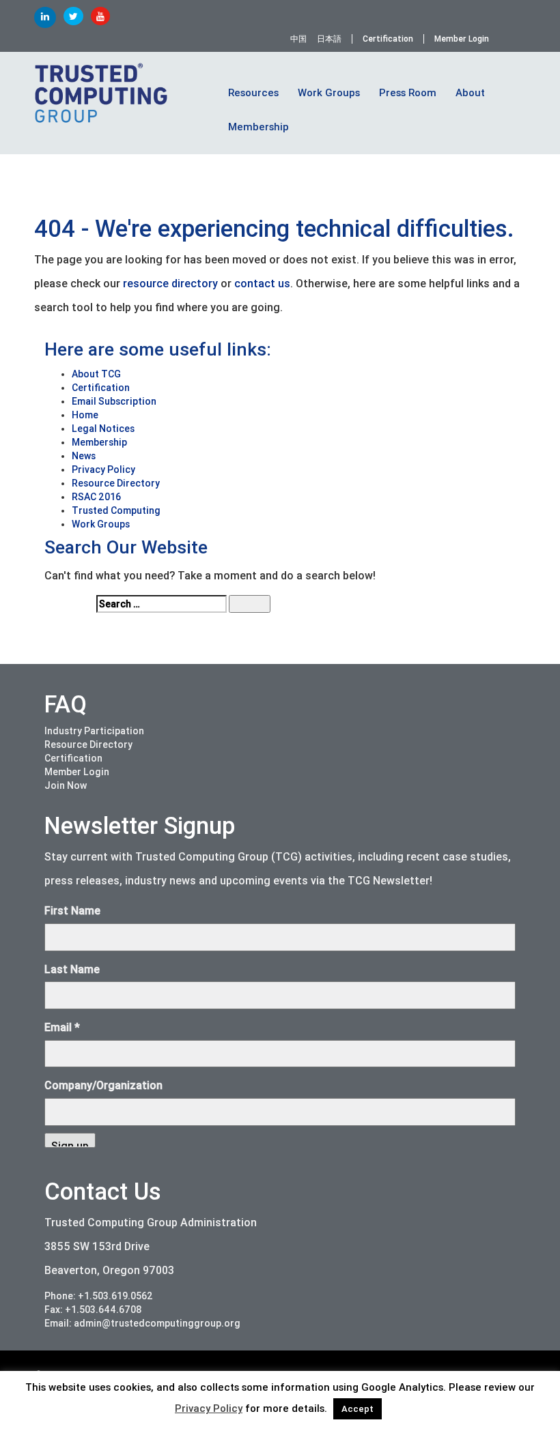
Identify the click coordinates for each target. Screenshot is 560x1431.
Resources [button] (253, 93)
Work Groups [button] (329, 93)
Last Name (72, 969)
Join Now (65, 785)
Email (62, 1027)
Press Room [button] (407, 93)
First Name (72, 910)
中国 (298, 39)
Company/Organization (103, 1085)
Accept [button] (357, 1409)
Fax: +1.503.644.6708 (93, 1309)
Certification (388, 39)
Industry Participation (94, 730)
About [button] (470, 93)
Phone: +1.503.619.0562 (98, 1295)
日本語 (329, 39)
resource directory (170, 283)
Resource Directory (88, 744)
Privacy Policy (208, 1408)
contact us (262, 283)
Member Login (461, 39)
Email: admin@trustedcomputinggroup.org (142, 1323)
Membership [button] (258, 127)
